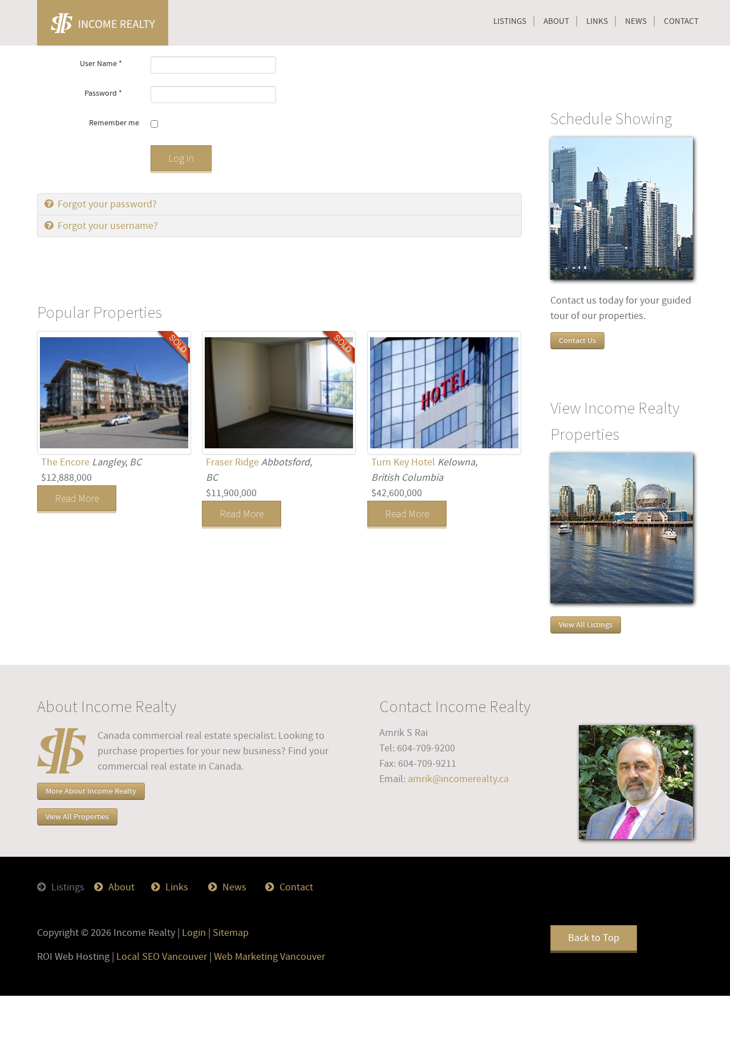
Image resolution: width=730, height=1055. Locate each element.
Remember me (114, 123)
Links (597, 21)
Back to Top (593, 937)
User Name (101, 64)
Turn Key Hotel (404, 462)
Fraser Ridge (233, 462)
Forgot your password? (106, 204)
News (636, 21)
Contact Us (577, 341)
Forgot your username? (106, 225)
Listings (509, 21)
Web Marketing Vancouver (269, 956)
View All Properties (77, 817)
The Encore (66, 462)
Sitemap (231, 932)
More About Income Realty (91, 791)
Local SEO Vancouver (161, 956)
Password (103, 93)
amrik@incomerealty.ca (458, 779)
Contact (681, 21)
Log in (181, 158)
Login (194, 932)
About (556, 21)
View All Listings (586, 625)
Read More (77, 498)
